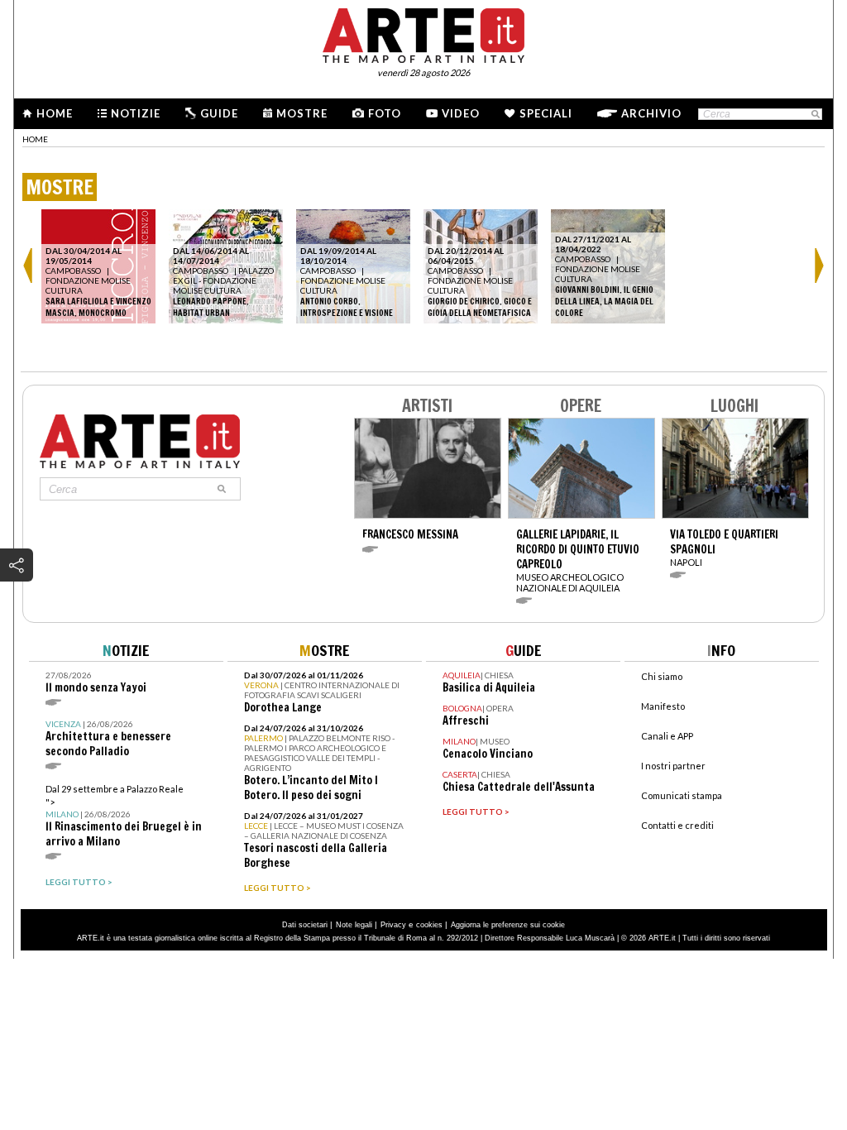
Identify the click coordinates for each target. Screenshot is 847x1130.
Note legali (354, 925)
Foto (384, 113)
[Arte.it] (423, 33)
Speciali (545, 113)
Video (461, 113)
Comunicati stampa (681, 795)
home (35, 139)
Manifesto (663, 706)
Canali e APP (667, 735)
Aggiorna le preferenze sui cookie (508, 925)
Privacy (393, 925)
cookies (429, 925)
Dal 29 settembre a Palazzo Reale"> (123, 816)
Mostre (302, 113)
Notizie (135, 113)
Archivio (651, 113)
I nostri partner (673, 765)
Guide (219, 113)
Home (54, 113)
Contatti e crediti (677, 825)
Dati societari (305, 925)
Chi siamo (661, 676)
